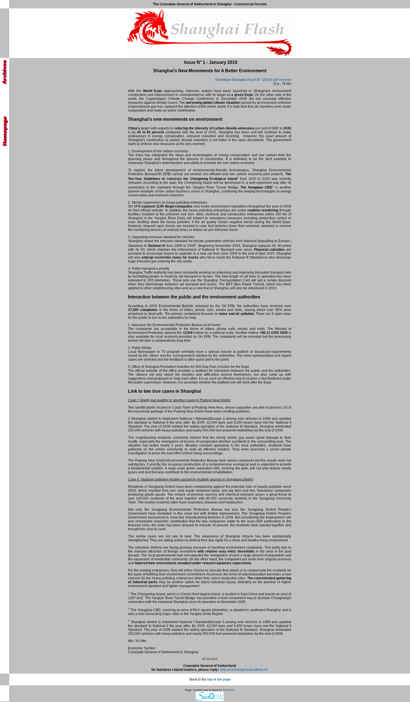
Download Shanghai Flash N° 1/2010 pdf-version (253, 80)
